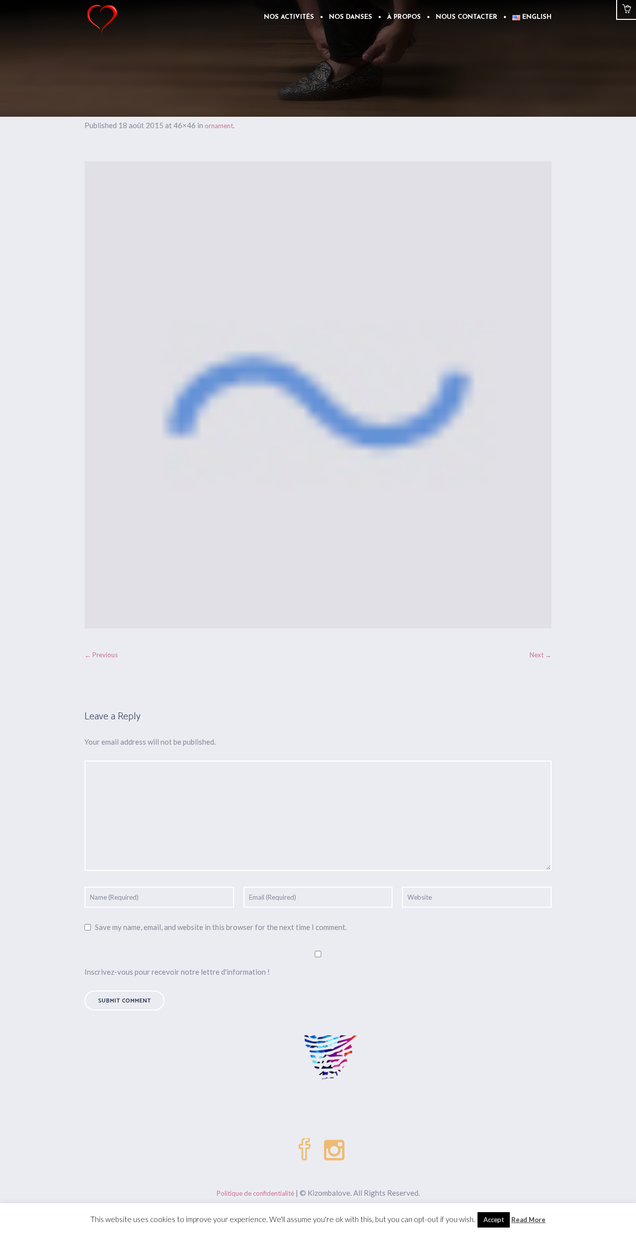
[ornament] (318, 394)
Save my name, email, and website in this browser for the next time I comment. (221, 927)
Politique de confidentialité (255, 1193)
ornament (219, 126)
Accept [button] (493, 1220)
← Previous (101, 655)
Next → (541, 655)
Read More (528, 1220)
